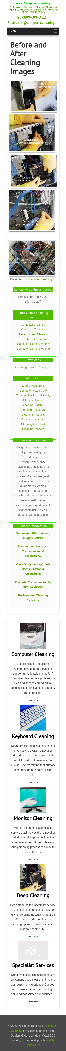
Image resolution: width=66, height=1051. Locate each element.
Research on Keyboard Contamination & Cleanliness (33, 551)
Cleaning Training (33, 404)
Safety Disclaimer (33, 385)
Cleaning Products (33, 414)
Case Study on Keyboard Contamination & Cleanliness (33, 569)
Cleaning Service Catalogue (33, 367)
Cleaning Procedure (33, 409)
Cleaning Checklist (33, 424)
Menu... (15, 30)
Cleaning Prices (33, 400)
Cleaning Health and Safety (33, 395)
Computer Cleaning (39, 279)
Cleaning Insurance (33, 419)
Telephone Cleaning (33, 339)
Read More (33, 700)
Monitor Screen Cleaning (33, 334)
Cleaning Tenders (33, 428)
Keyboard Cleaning (33, 329)
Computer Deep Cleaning (33, 343)
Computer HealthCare (33, 390)
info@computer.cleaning (36, 22)
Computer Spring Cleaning (33, 348)
